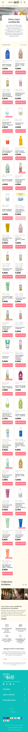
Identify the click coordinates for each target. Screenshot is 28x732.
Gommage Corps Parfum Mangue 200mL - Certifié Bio (7, 566)
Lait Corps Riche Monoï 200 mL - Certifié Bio (19, 536)
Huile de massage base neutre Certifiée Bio (6, 446)
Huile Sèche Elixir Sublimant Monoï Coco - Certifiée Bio (7, 95)
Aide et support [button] (9, 695)
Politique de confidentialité (14, 729)
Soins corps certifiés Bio (12, 6)
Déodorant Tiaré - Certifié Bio (19, 123)
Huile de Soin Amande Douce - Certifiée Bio (19, 269)
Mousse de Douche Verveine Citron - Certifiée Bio (7, 328)
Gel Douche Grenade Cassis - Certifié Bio (20, 386)
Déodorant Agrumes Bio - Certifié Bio (7, 151)
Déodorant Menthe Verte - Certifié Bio (7, 210)
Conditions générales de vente (14, 727)
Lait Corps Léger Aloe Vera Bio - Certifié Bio (6, 536)
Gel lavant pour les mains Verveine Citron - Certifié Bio (7, 415)
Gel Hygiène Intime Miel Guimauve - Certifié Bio (20, 94)
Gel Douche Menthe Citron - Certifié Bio (20, 415)
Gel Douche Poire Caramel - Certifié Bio (19, 476)
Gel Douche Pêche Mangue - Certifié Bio (20, 65)
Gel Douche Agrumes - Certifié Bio (20, 239)
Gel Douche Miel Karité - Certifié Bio (20, 151)
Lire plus (4, 619)
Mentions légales (19, 725)
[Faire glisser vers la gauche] (23, 585)
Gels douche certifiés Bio (7, 597)
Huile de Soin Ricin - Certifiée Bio (20, 328)
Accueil (3, 6)
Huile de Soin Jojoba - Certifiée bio (20, 298)
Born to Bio (11, 725)
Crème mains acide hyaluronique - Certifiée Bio (7, 506)
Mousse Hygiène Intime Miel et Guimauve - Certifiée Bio (19, 357)
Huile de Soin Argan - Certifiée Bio (7, 269)
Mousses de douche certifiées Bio (18, 597)
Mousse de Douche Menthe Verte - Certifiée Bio (7, 476)
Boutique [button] (6, 689)
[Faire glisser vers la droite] (26, 585)
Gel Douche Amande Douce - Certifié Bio (7, 180)
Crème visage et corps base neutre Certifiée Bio (20, 211)
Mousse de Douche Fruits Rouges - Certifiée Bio (20, 181)
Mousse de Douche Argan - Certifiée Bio (7, 387)
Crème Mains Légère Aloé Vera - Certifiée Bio (7, 298)
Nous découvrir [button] (9, 700)
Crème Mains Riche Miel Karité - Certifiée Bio (7, 239)
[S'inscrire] (24, 659)
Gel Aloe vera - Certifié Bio (6, 357)
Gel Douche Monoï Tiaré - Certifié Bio (6, 65)
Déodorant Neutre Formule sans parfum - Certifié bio (7, 124)
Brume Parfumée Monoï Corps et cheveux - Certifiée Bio (20, 445)
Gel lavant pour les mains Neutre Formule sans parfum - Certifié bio (20, 505)
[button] (3, 2)
